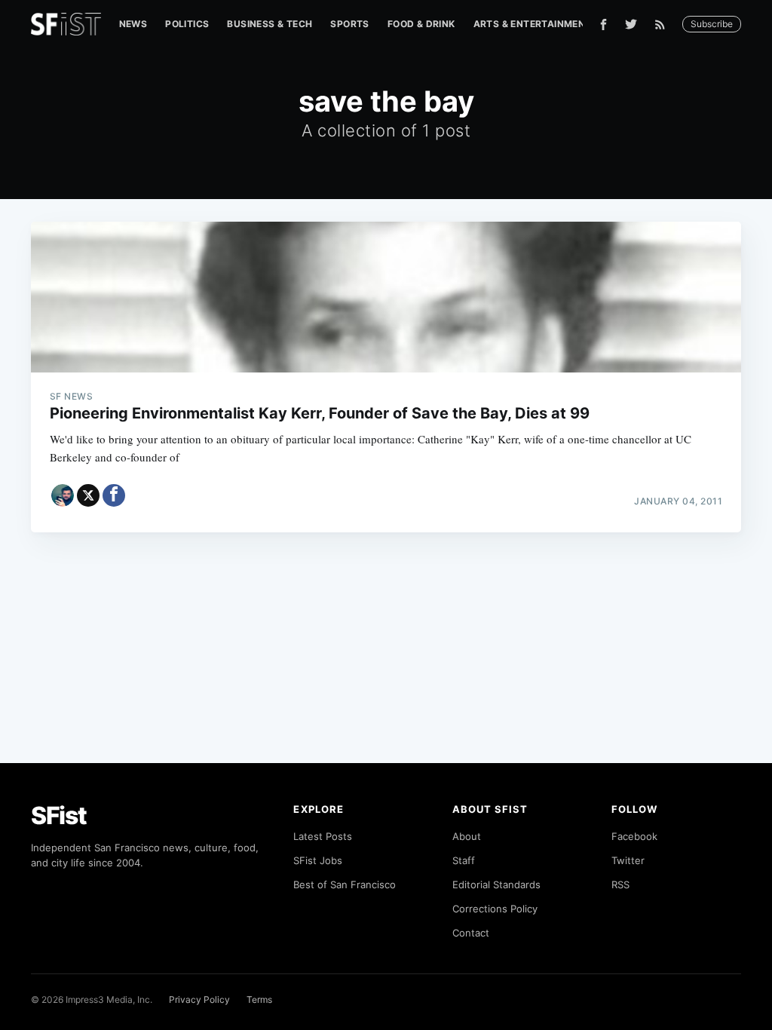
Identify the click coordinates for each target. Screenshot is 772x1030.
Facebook (634, 836)
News (133, 23)
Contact (470, 933)
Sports (349, 23)
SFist (59, 815)
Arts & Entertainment (532, 23)
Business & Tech (269, 23)
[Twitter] (631, 24)
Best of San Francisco (344, 884)
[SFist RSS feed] (663, 24)
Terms (259, 999)
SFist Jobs (317, 860)
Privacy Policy (199, 999)
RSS (620, 884)
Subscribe (712, 23)
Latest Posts (322, 836)
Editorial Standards (496, 884)
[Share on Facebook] (114, 495)
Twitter (628, 860)
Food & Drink (421, 23)
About (466, 836)
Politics (187, 23)
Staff (463, 860)
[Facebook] (603, 24)
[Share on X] (88, 495)
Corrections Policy (495, 909)
